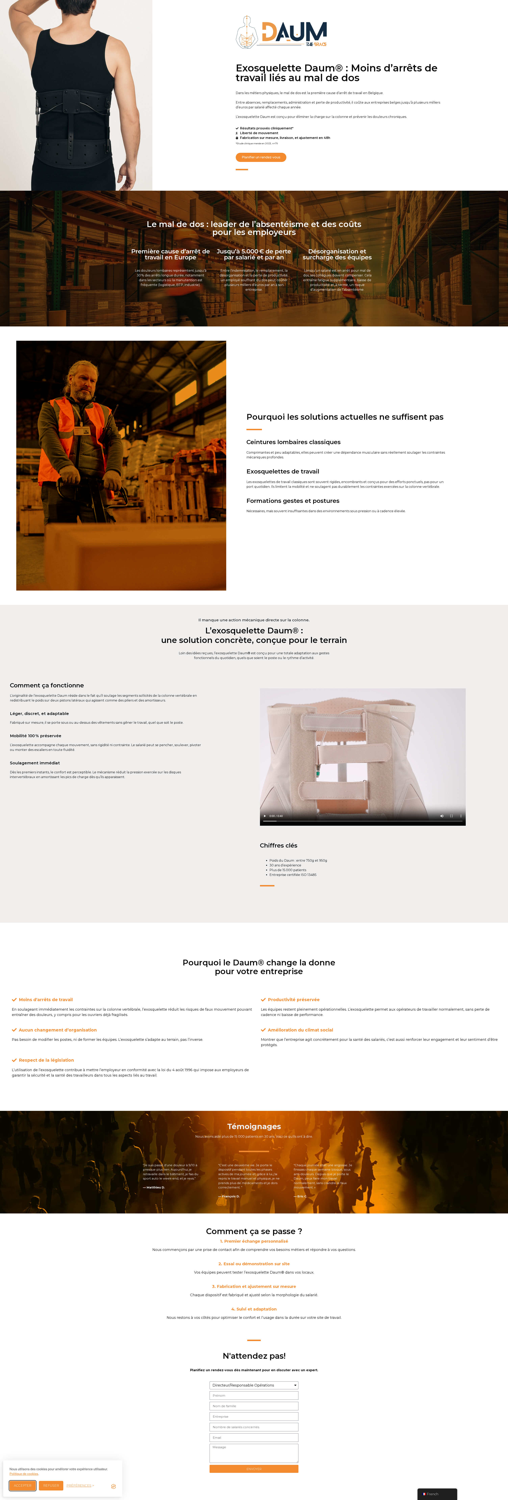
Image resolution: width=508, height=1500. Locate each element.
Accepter (22, 1485)
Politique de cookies (24, 1473)
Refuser (51, 1485)
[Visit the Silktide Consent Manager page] (113, 1485)
